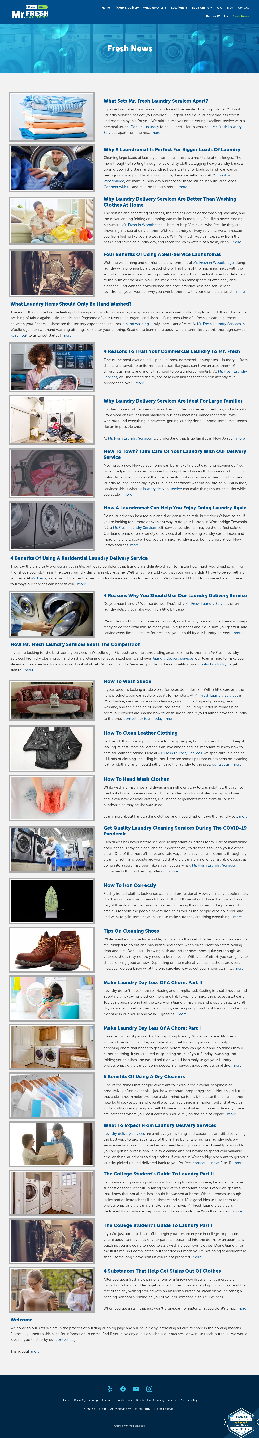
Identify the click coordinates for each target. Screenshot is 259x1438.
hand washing (137, 324)
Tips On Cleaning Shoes (131, 931)
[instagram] (149, 1389)
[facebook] (122, 1389)
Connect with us (117, 187)
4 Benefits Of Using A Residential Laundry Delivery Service (79, 558)
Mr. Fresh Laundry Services (219, 324)
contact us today (212, 664)
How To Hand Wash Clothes (136, 779)
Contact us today (145, 127)
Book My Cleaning (86, 1400)
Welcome (21, 1319)
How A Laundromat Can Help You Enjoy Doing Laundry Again (175, 507)
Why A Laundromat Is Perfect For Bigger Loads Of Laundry (172, 149)
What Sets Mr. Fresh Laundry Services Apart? (156, 101)
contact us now (206, 1163)
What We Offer (154, 7)
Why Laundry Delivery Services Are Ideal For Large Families (173, 401)
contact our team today (143, 719)
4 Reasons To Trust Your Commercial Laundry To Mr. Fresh (172, 351)
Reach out (18, 335)
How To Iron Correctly (130, 885)
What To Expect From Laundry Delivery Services (160, 1125)
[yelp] (109, 1389)
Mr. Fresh (38, 578)
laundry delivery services (172, 658)
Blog (230, 7)
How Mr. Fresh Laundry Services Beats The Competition (75, 644)
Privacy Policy (188, 1400)
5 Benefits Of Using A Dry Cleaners (144, 1076)
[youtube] (136, 1389)
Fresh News (240, 16)
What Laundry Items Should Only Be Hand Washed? (71, 304)
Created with (129, 1425)
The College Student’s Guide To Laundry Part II (159, 1174)
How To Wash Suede (127, 681)
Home (106, 7)
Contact (243, 7)
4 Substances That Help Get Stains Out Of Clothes (162, 1271)
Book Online (202, 7)
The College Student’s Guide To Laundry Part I (158, 1225)
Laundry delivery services (124, 1134)
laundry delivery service (162, 489)
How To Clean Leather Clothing (141, 733)
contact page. (67, 1340)
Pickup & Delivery (127, 7)
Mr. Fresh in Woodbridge (142, 225)
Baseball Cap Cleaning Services (156, 1400)
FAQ (219, 7)
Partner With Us (217, 16)
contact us (221, 764)
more (156, 133)
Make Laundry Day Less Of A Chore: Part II (153, 982)
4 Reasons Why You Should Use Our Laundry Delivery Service (175, 595)
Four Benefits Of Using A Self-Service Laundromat (162, 254)
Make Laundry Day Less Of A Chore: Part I (152, 1028)
